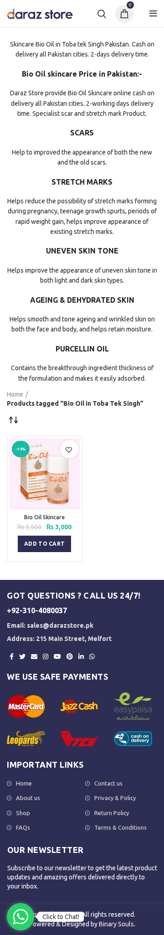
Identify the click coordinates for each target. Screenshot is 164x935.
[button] (44, 544)
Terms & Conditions (120, 827)
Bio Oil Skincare (44, 517)
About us (28, 798)
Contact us (108, 783)
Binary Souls (116, 924)
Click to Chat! (60, 916)
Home (15, 394)
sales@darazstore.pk (60, 625)
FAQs (23, 827)
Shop (23, 813)
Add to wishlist (69, 450)
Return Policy (111, 813)
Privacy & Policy (115, 798)
